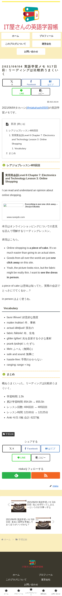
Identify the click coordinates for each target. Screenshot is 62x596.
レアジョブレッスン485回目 (23, 130)
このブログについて (16, 579)
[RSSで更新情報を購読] (45, 475)
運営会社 (45, 579)
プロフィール (46, 574)
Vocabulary (20, 148)
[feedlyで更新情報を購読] (16, 475)
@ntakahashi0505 (37, 107)
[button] (40, 91)
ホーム (16, 574)
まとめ (12, 153)
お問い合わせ (31, 584)
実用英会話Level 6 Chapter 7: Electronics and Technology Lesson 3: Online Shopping (33, 139)
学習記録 (10, 434)
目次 (13, 123)
